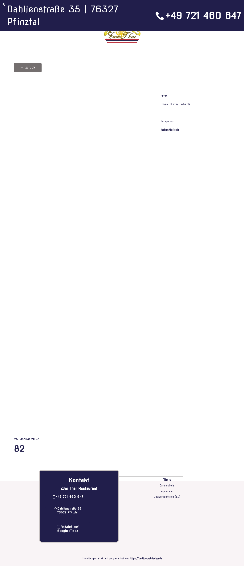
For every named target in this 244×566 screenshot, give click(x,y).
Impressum (167, 491)
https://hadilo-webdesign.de (146, 558)
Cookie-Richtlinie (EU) (167, 496)
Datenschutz (167, 485)
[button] (28, 67)
